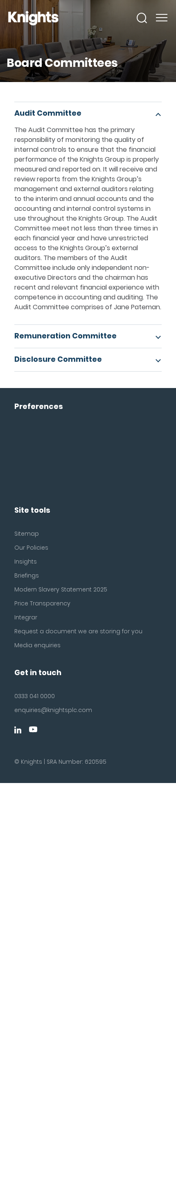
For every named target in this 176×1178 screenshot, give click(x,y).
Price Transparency (42, 603)
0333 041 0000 (34, 696)
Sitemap (26, 534)
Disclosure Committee (58, 359)
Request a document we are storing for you (78, 631)
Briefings (26, 575)
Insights (25, 561)
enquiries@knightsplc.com (53, 710)
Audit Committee (47, 113)
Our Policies (31, 547)
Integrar (25, 617)
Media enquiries (37, 645)
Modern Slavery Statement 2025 (60, 589)
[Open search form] (142, 18)
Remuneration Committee (65, 336)
